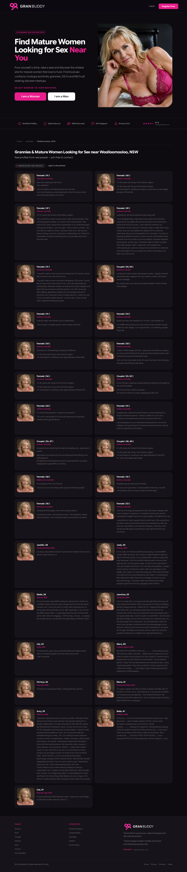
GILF (17, 845)
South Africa (74, 845)
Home (19, 141)
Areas (170, 864)
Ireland (72, 841)
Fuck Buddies (20, 853)
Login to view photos (56, 165)
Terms (146, 864)
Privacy (154, 864)
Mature (18, 841)
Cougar (18, 837)
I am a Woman (30, 96)
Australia (29, 141)
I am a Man (61, 96)
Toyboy (18, 849)
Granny (18, 829)
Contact (162, 864)
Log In (152, 6)
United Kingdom (76, 829)
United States (74, 833)
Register (168, 6)
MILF (17, 833)
